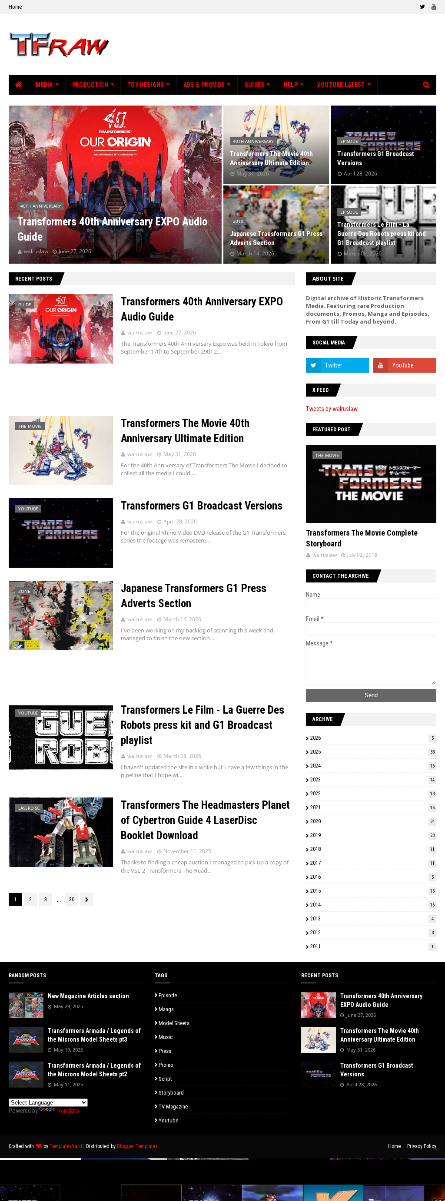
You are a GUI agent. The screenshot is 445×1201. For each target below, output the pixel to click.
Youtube (168, 1120)
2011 (372, 946)
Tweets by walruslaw (332, 408)
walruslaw (139, 332)
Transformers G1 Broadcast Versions (375, 158)
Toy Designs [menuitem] (145, 84)
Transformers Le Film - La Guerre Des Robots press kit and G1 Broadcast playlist (381, 234)
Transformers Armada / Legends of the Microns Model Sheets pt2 (94, 1070)
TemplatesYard (66, 1146)
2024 (372, 765)
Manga (166, 1009)
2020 (372, 821)
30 (71, 899)
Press (165, 1051)
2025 (372, 751)
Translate (67, 1110)
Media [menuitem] (44, 84)
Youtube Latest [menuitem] (341, 84)
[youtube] (432, 7)
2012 (372, 932)
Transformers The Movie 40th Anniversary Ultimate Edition (271, 158)
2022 (372, 793)
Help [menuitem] (291, 84)
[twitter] (422, 7)
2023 (372, 779)
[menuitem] (19, 85)
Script (165, 1078)
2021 (372, 807)
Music (166, 1037)
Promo (166, 1065)
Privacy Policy (421, 1146)
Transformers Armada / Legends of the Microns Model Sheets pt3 (94, 1035)
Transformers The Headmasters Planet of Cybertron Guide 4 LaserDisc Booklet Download (205, 820)
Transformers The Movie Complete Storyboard (362, 538)
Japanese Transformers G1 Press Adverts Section (276, 238)
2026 (372, 737)
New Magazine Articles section (88, 996)
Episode (168, 995)
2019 (372, 835)
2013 (372, 918)
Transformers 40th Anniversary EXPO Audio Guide (112, 229)
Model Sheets (174, 1023)
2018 (372, 849)
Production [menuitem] (90, 84)
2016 (372, 876)
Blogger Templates (137, 1146)
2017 (372, 863)
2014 (372, 904)
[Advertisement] (152, 390)
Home (15, 6)
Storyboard (171, 1092)
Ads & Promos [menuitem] (204, 84)
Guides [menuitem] (254, 84)
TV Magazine (173, 1106)
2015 (372, 890)
